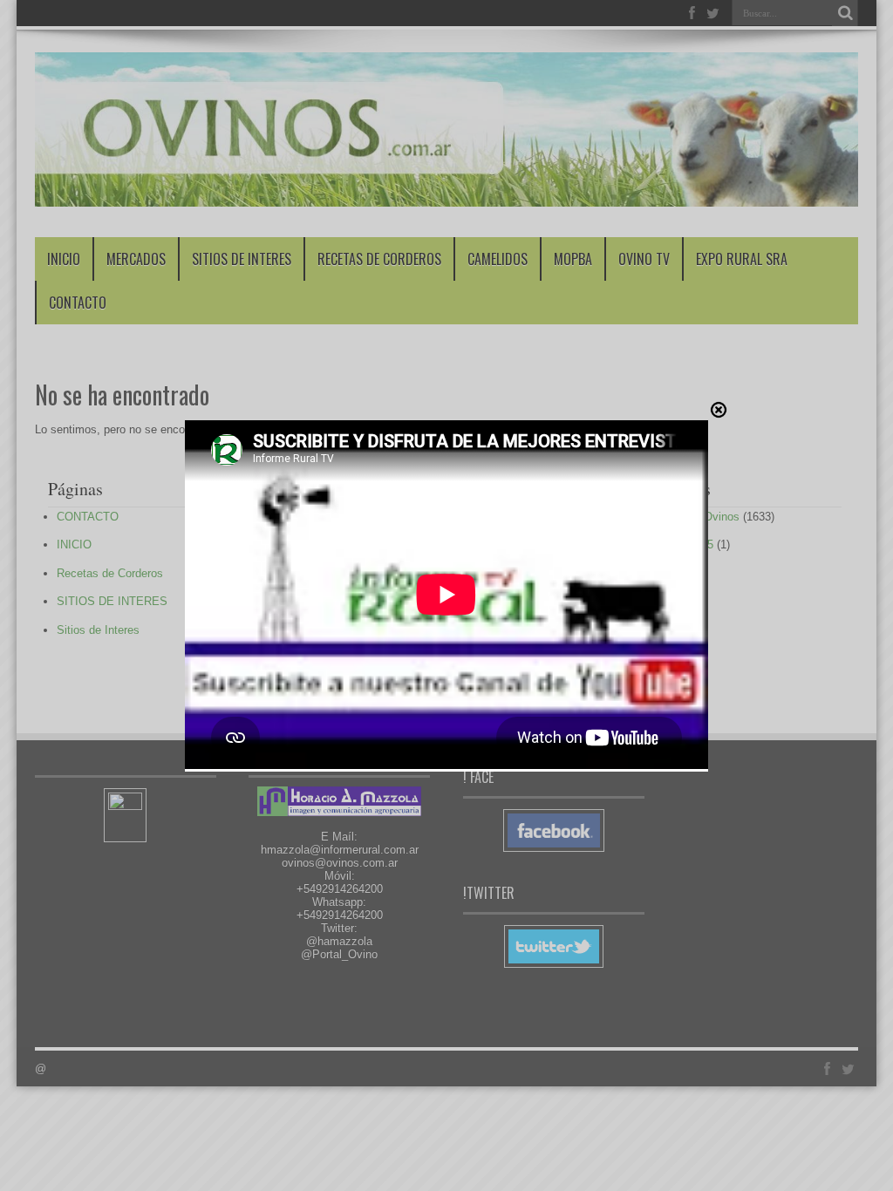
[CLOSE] (718, 410)
